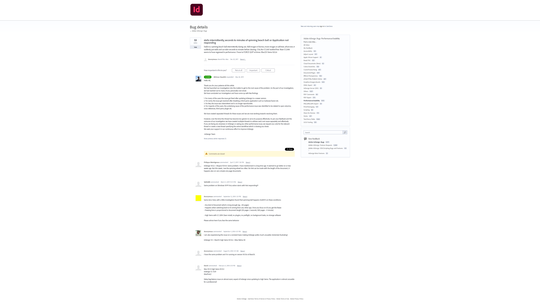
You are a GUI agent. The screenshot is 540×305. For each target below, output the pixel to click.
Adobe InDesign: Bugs (312, 38)
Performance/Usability (330, 38)
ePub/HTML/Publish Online (313, 79)
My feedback (308, 48)
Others (306, 91)
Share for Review (309, 113)
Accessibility (308, 51)
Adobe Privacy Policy (296, 299)
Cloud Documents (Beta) (312, 63)
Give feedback (314, 138)
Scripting (307, 110)
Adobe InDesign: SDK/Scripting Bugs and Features (325, 148)
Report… (243, 59)
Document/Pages (309, 73)
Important (254, 70)
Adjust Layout (308, 54)
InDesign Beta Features (316, 153)
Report (248, 162)
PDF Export (307, 97)
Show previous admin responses (215, 139)
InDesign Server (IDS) (311, 88)
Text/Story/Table (309, 119)
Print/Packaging (309, 107)
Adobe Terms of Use (282, 299)
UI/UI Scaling (308, 122)
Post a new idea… (310, 42)
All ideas (307, 45)
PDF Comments (309, 94)
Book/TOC (307, 60)
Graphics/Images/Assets (312, 82)
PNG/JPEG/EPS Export (311, 104)
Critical (270, 70)
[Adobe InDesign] (196, 10)
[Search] (345, 132)
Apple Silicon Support (311, 57)
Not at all (240, 70)
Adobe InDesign (242, 299)
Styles (306, 116)
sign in (322, 26)
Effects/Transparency (311, 76)
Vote (195, 47)
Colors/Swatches (309, 66)
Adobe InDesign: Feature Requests (320, 145)
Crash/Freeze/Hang (310, 70)
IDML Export (308, 85)
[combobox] (324, 132)
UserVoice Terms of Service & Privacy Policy (261, 299)
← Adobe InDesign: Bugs (198, 31)
